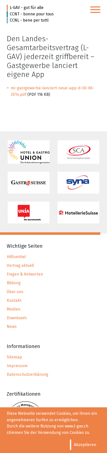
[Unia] (29, 212)
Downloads (17, 317)
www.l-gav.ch (76, 426)
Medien (13, 309)
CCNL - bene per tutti (29, 20)
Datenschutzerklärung (27, 374)
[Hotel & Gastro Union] (29, 152)
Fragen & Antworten (25, 274)
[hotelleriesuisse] (78, 212)
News (12, 326)
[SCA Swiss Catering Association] (78, 152)
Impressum (17, 365)
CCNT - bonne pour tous (32, 14)
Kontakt (14, 300)
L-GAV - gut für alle (27, 7)
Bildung (14, 282)
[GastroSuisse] (29, 183)
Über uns (15, 291)
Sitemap (14, 357)
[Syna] (78, 183)
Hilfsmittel (16, 256)
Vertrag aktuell (20, 265)
